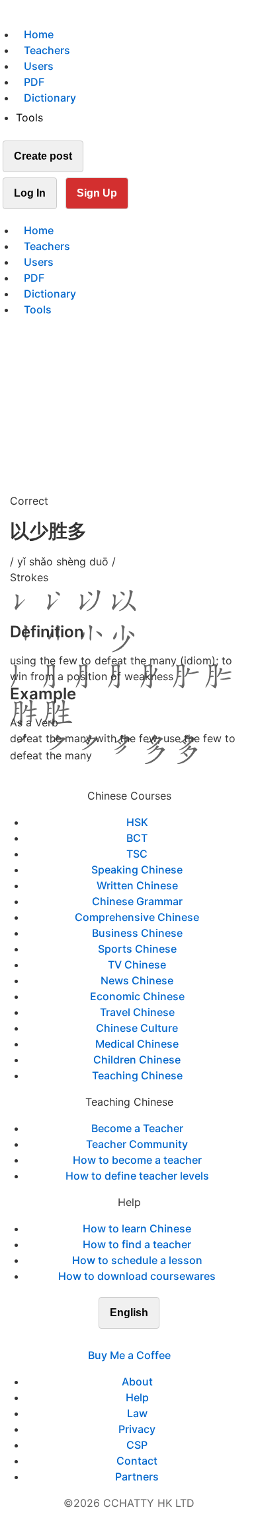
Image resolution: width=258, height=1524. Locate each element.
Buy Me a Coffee (129, 1355)
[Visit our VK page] (137, 1339)
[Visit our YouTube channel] (153, 1339)
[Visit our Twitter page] (121, 1339)
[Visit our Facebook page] (105, 1339)
